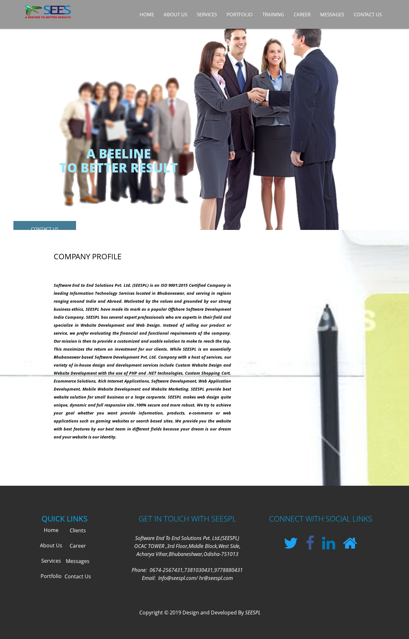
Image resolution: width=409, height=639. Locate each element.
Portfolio (51, 576)
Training (273, 14)
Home (147, 14)
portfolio (240, 14)
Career (302, 14)
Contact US (44, 229)
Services (207, 14)
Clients (78, 530)
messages (332, 14)
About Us (175, 14)
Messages (77, 561)
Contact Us (368, 14)
